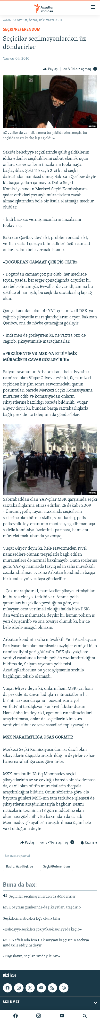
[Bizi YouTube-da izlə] (61, 1016)
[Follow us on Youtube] (41, 987)
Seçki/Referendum (21, 30)
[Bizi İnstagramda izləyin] (38, 1016)
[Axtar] (84, 1016)
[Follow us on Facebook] (7, 987)
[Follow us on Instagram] (18, 987)
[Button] (50, 69)
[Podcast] (63, 987)
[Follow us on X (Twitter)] (30, 987)
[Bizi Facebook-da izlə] (15, 1016)
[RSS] (52, 987)
